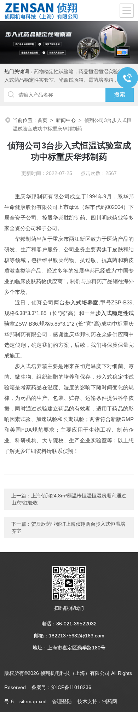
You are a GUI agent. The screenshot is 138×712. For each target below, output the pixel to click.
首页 (42, 120)
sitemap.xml (32, 701)
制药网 (109, 701)
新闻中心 (66, 120)
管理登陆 (62, 701)
